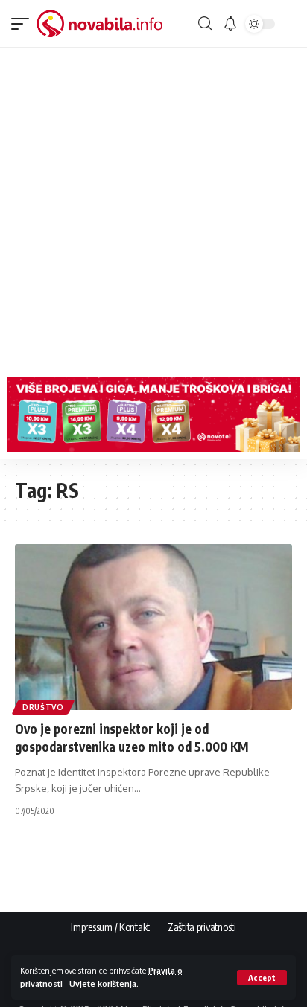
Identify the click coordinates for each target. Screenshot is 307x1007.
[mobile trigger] (24, 24)
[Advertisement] (153, 208)
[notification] (230, 24)
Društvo (43, 707)
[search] (204, 23)
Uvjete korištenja (102, 983)
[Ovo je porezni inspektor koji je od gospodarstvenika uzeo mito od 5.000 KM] (153, 627)
